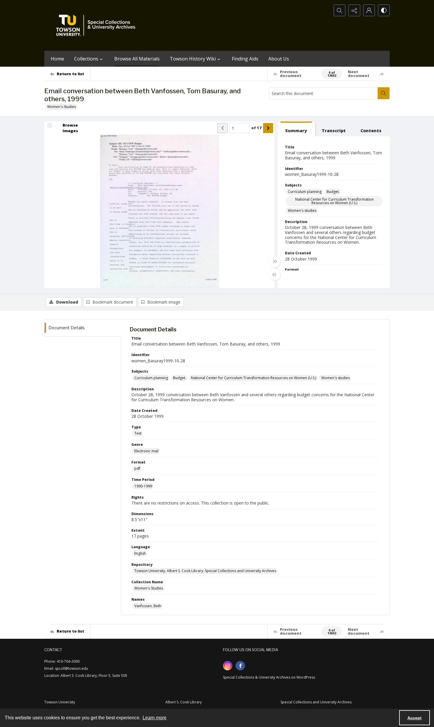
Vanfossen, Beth (147, 605)
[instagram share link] (227, 665)
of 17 (256, 127)
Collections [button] (86, 58)
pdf (137, 468)
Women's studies (302, 210)
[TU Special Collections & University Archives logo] (97, 25)
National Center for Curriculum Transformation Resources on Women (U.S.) (334, 201)
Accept (414, 717)
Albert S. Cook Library (183, 702)
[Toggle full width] (274, 261)
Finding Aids (245, 58)
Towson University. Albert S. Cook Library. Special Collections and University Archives (205, 570)
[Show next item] (268, 128)
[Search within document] (383, 93)
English (140, 553)
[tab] (296, 129)
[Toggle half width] (274, 275)
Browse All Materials (137, 58)
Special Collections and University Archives (316, 702)
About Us (278, 58)
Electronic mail (146, 450)
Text (137, 433)
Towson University (59, 702)
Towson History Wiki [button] (193, 58)
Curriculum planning (305, 191)
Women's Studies (61, 106)
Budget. (333, 191)
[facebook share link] (240, 665)
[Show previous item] (223, 128)
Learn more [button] (155, 717)
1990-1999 (143, 486)
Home (57, 58)
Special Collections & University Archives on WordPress (269, 677)
